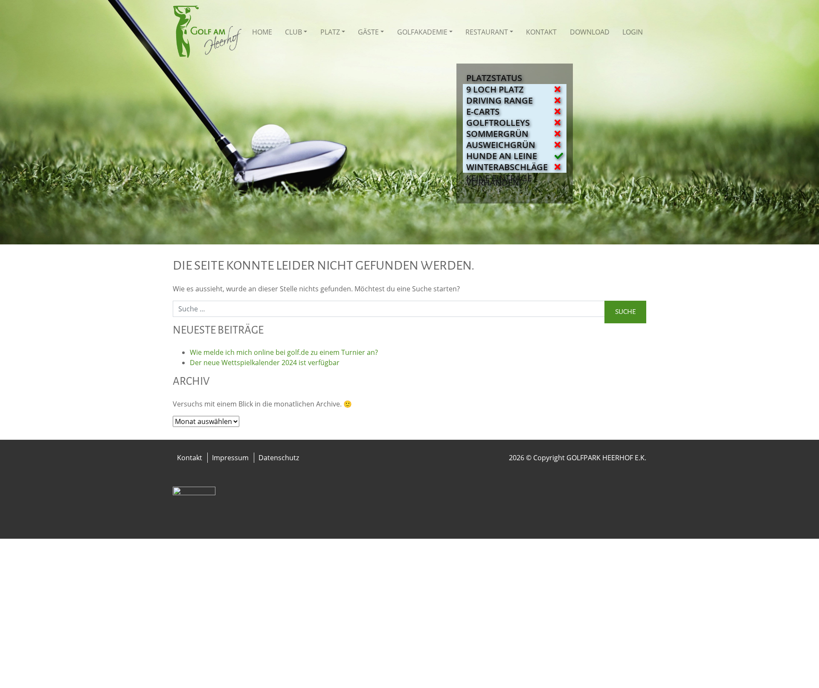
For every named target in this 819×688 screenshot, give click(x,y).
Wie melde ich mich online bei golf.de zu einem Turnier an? (284, 352)
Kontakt (541, 32)
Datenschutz (278, 457)
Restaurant (486, 32)
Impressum (230, 457)
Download (590, 32)
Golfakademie (422, 32)
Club (293, 32)
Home (262, 32)
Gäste (368, 32)
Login (632, 32)
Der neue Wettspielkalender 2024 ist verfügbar (265, 362)
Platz (330, 32)
